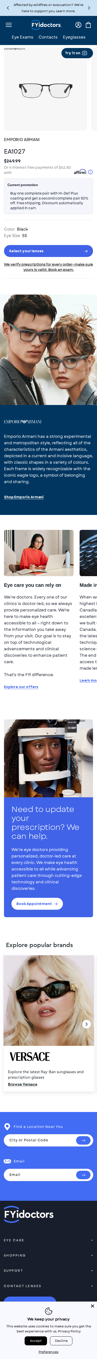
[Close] (92, 1306)
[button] (89, 8)
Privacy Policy (69, 1331)
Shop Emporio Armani (24, 497)
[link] (48, 1024)
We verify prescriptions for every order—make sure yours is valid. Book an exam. (48, 267)
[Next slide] (86, 1024)
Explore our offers (21, 687)
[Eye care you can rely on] (39, 553)
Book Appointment (34, 903)
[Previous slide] (10, 1024)
